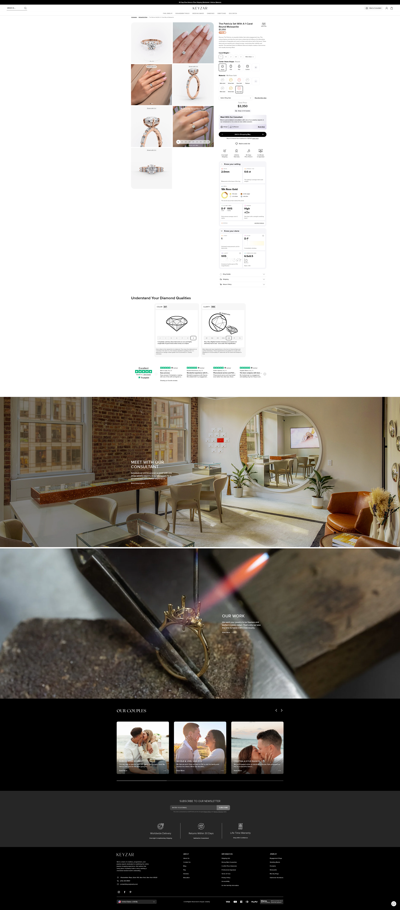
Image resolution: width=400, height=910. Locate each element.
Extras (222, 32)
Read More (226, 632)
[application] (394, 904)
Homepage (134, 17)
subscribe (223, 808)
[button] (168, 13)
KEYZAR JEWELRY (195, 7)
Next (169, 85)
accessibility (225, 881)
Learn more (255, 138)
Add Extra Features (259, 223)
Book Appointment (138, 483)
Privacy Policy (207, 812)
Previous (133, 85)
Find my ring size (260, 98)
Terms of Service (218, 812)
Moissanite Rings (143, 17)
